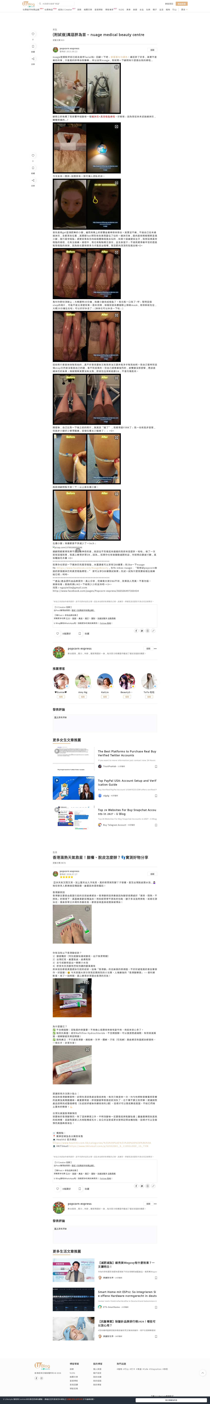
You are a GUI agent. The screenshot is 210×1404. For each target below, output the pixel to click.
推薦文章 (88, 9)
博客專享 (109, 9)
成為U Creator (65, 9)
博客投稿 (74, 1388)
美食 (129, 9)
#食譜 (139, 1369)
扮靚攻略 (101, 618)
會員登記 (169, 3)
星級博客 (99, 9)
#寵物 (119, 1369)
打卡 (68, 618)
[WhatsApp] (33, 193)
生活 (161, 9)
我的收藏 (97, 1376)
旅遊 (135, 9)
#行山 (126, 1369)
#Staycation (155, 1369)
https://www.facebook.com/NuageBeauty (82, 567)
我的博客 (97, 1384)
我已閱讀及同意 (171, 1400)
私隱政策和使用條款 (74, 1399)
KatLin (105, 692)
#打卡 (132, 1369)
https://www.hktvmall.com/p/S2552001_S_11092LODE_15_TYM (108, 1146)
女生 (142, 9)
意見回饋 (74, 1384)
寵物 (168, 9)
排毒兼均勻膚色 (119, 56)
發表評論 (60, 717)
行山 (174, 9)
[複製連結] (33, 207)
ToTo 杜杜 (149, 692)
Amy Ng (83, 692)
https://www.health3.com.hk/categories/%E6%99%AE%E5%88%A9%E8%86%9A (102, 1142)
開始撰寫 (182, 3)
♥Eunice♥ (61, 692)
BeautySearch (127, 692)
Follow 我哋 (105, 623)
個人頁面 (97, 1369)
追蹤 (152, 49)
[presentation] (52, 682)
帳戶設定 (97, 1372)
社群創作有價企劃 (31, 9)
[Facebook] (33, 186)
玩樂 (148, 9)
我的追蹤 (97, 1380)
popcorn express (69, 48)
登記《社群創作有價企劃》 (83, 610)
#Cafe (145, 1369)
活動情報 (112, 618)
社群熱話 (49, 9)
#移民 (165, 1369)
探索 (79, 9)
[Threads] (33, 200)
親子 (155, 9)
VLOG (121, 9)
